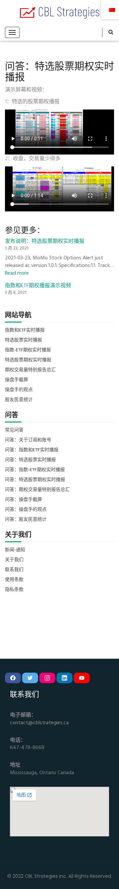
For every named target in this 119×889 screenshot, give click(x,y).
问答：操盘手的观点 (26, 510)
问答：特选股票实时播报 (30, 460)
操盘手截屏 (16, 380)
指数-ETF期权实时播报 (28, 350)
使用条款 (14, 580)
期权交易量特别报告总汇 (30, 370)
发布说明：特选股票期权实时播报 (44, 241)
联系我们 (14, 570)
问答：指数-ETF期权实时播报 (35, 470)
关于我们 (14, 560)
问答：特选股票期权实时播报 (35, 480)
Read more (17, 273)
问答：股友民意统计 (26, 519)
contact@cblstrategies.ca (39, 723)
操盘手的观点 (19, 390)
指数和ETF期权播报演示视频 (38, 286)
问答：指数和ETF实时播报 (32, 450)
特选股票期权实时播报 (28, 360)
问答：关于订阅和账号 (28, 440)
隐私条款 (14, 590)
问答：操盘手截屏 (23, 500)
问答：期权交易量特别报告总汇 (37, 490)
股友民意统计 (19, 400)
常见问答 (14, 430)
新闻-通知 (15, 550)
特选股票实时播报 (23, 340)
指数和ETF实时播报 (25, 330)
